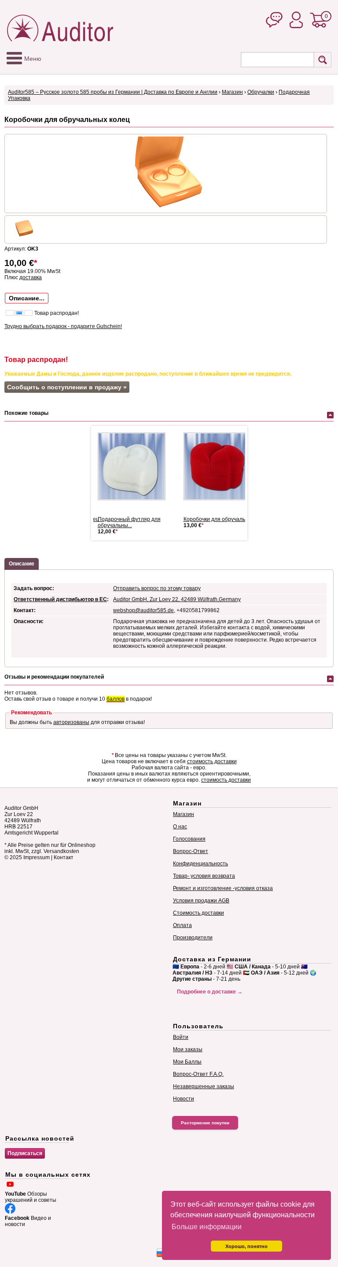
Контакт (63, 857)
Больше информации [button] (207, 1226)
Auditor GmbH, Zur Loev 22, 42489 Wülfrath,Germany (177, 599)
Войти (180, 1037)
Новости (183, 1099)
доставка (30, 277)
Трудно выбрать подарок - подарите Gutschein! (63, 326)
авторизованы (71, 722)
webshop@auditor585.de (143, 610)
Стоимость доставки (198, 913)
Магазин (232, 92)
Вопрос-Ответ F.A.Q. (198, 1074)
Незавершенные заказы (203, 1086)
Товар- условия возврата (204, 876)
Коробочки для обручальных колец (227, 519)
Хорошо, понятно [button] (246, 1246)
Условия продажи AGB (201, 901)
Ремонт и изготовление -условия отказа (223, 888)
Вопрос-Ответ (190, 851)
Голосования (189, 839)
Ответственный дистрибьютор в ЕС (60, 599)
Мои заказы (187, 1049)
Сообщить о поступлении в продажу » (67, 387)
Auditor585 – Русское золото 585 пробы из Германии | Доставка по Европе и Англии (112, 92)
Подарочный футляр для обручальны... (129, 522)
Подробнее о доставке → (209, 992)
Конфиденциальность (200, 864)
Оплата (182, 925)
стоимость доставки (212, 761)
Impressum (36, 857)
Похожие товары (26, 413)
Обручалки (260, 92)
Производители (193, 938)
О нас (180, 827)
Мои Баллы (187, 1062)
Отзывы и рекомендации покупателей (54, 677)
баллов (116, 699)
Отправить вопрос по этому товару (157, 588)
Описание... (26, 298)
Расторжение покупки (205, 1122)
